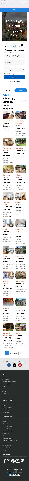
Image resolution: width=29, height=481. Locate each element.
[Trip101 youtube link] (17, 461)
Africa (4, 391)
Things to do (5, 412)
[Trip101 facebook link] (4, 461)
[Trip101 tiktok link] (22, 461)
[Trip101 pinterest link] (13, 461)
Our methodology (8, 426)
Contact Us (6, 433)
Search (13, 77)
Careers (5, 436)
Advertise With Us (8, 438)
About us (5, 421)
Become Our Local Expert (10, 440)
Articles (20, 90)
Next (15, 353)
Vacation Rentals (7, 407)
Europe (4, 386)
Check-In (6, 59)
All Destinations (6, 379)
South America (6, 384)
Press (4, 450)
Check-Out (7, 67)
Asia (3, 389)
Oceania (4, 396)
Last (21, 353)
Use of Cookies (7, 448)
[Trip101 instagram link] (9, 461)
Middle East (5, 393)
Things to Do (14, 35)
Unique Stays (6, 410)
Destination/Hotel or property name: (14, 52)
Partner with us (7, 431)
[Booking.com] (18, 81)
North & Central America (9, 381)
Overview (7, 90)
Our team (5, 424)
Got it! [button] (14, 9)
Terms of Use (6, 443)
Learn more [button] (5, 5)
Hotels (20, 35)
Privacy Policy (7, 445)
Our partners (6, 428)
